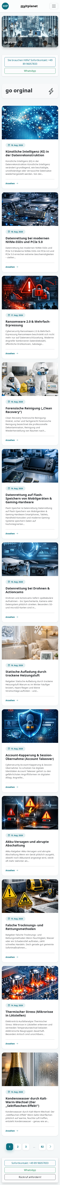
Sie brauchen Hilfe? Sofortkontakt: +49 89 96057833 (30, 61)
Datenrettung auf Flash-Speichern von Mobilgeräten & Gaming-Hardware (29, 498)
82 (42, 1146)
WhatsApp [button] (30, 1170)
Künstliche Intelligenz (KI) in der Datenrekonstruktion (27, 153)
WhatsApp (30, 70)
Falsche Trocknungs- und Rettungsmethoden (24, 927)
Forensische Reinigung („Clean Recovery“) (29, 410)
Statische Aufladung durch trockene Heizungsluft (26, 673)
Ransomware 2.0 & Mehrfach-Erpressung (28, 323)
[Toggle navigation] (54, 6)
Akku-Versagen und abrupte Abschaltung (27, 843)
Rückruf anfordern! (30, 1177)
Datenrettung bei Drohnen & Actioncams (28, 590)
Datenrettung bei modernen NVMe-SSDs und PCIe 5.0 (27, 240)
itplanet (29, 6)
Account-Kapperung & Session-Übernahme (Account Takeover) (30, 757)
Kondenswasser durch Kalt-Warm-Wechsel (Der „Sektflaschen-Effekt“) (26, 1102)
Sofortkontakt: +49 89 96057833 (30, 1163)
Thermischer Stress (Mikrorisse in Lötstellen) (29, 1013)
